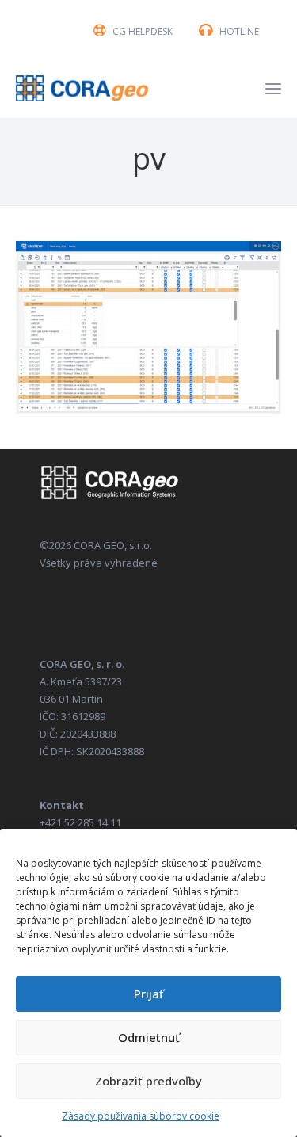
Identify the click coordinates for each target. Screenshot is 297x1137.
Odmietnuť (149, 1037)
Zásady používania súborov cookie (140, 1116)
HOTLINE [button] (239, 31)
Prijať (149, 994)
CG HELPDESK (142, 31)
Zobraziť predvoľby (148, 1081)
